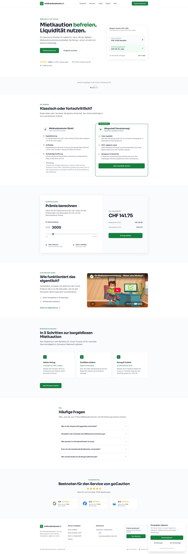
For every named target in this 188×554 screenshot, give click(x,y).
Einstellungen (158, 543)
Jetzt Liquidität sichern (121, 166)
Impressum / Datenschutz (104, 529)
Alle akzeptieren (166, 537)
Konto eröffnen (72, 529)
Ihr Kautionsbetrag (52, 222)
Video (101, 3)
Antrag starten (125, 235)
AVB (100, 533)
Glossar (70, 539)
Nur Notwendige (175, 543)
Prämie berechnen (140, 3)
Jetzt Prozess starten (51, 386)
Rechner (92, 3)
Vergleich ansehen (70, 50)
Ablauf (108, 3)
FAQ (115, 3)
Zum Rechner (136, 536)
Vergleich (83, 3)
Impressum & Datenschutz (167, 548)
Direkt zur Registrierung (49, 308)
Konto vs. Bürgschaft (74, 536)
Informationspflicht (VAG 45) (108, 536)
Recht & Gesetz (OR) (74, 533)
